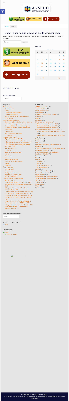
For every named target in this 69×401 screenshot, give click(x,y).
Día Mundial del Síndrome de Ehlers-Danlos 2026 (51, 135)
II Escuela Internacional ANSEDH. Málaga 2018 (18, 201)
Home (7, 26)
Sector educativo (10, 146)
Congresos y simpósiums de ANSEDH (45, 114)
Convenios (8, 165)
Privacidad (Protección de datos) (15, 396)
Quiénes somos (9, 109)
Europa (7, 163)
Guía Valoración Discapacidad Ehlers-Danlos (17, 144)
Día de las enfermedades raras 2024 (47, 124)
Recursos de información (10, 137)
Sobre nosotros (7, 107)
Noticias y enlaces (10, 180)
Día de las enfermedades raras (13, 161)
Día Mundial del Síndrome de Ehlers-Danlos (47, 129)
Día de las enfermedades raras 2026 (47, 127)
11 (42, 63)
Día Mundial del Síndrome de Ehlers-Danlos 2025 (51, 131)
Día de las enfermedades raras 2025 (47, 126)
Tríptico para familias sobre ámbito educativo (18, 142)
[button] (2, 11)
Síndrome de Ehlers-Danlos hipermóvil (46, 176)
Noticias (5, 158)
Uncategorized (39, 184)
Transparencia (9, 118)
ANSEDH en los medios (11, 159)
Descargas (38, 118)
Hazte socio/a (9, 171)
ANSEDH (27, 394)
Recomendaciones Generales (13, 133)
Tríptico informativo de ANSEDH (14, 139)
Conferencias (39, 112)
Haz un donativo (9, 169)
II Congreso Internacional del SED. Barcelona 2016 (19, 205)
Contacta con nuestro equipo (13, 112)
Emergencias (8, 135)
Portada (37, 169)
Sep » (59, 78)
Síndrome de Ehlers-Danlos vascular (45, 178)
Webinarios (8, 150)
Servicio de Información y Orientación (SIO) (17, 116)
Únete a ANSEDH (8, 167)
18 (42, 67)
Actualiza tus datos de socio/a (13, 174)
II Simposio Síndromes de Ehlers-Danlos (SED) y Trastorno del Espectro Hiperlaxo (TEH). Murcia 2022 (18, 197)
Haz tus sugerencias (10, 176)
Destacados (38, 120)
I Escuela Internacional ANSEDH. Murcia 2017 (17, 203)
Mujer (37, 158)
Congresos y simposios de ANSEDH (13, 178)
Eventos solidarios (42, 167)
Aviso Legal (30, 396)
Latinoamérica (39, 156)
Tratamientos (9, 131)
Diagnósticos (8, 129)
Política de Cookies (41, 396)
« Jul (42, 78)
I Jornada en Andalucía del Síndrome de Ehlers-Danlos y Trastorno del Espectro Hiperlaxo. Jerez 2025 (18, 184)
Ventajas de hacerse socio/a (13, 173)
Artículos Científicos (10, 148)
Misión (7, 110)
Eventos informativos (43, 165)
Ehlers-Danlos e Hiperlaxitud (11, 120)
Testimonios (8, 156)
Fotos (37, 142)
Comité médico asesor (11, 114)
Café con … (40, 161)
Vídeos (7, 154)
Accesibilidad (53, 396)
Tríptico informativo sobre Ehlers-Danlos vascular (19, 141)
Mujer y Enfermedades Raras (13, 152)
